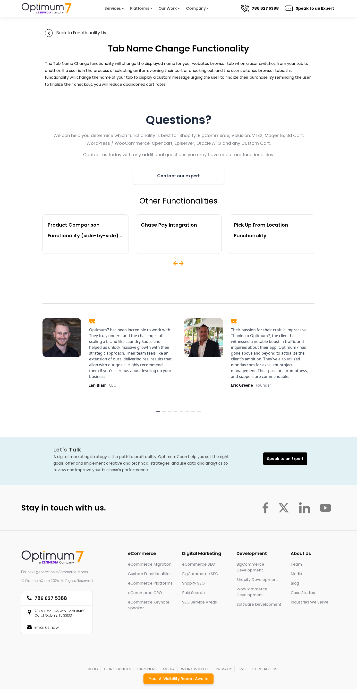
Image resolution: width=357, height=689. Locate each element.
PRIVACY (224, 669)
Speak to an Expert (313, 8)
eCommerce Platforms (150, 583)
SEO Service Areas (199, 602)
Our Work (168, 8)
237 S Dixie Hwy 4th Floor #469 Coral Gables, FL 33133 (59, 613)
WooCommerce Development (252, 592)
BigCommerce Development (250, 567)
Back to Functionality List (82, 33)
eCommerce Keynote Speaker (149, 605)
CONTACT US (264, 669)
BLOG (93, 669)
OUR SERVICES (117, 669)
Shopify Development (257, 579)
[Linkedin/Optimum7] (304, 507)
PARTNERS (147, 669)
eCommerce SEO (198, 564)
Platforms (139, 8)
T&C (242, 669)
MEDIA (169, 669)
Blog (295, 583)
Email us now (46, 627)
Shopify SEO (193, 583)
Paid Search (193, 592)
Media (296, 574)
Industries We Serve (309, 602)
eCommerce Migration (149, 564)
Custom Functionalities (149, 574)
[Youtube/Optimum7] (325, 507)
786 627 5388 (263, 8)
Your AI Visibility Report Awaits (178, 678)
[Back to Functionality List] (49, 33)
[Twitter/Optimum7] (283, 507)
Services (112, 8)
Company (196, 8)
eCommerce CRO (145, 592)
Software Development (259, 604)
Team (296, 564)
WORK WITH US (195, 669)
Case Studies (303, 592)
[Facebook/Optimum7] (265, 507)
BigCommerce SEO (200, 574)
